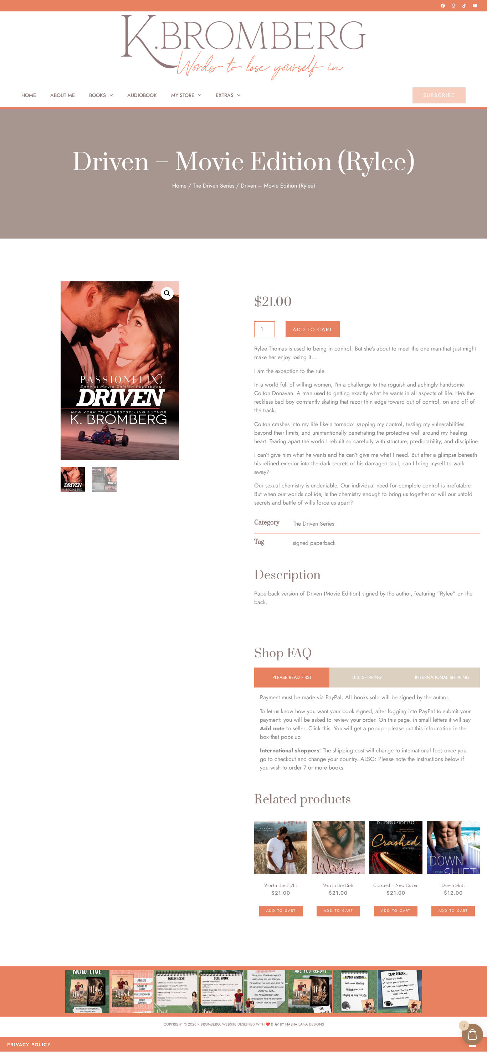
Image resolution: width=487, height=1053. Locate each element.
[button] (167, 293)
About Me (62, 95)
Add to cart (313, 329)
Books (97, 95)
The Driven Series (213, 186)
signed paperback (314, 543)
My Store (182, 95)
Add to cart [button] (281, 910)
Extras (225, 95)
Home (28, 95)
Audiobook (142, 95)
